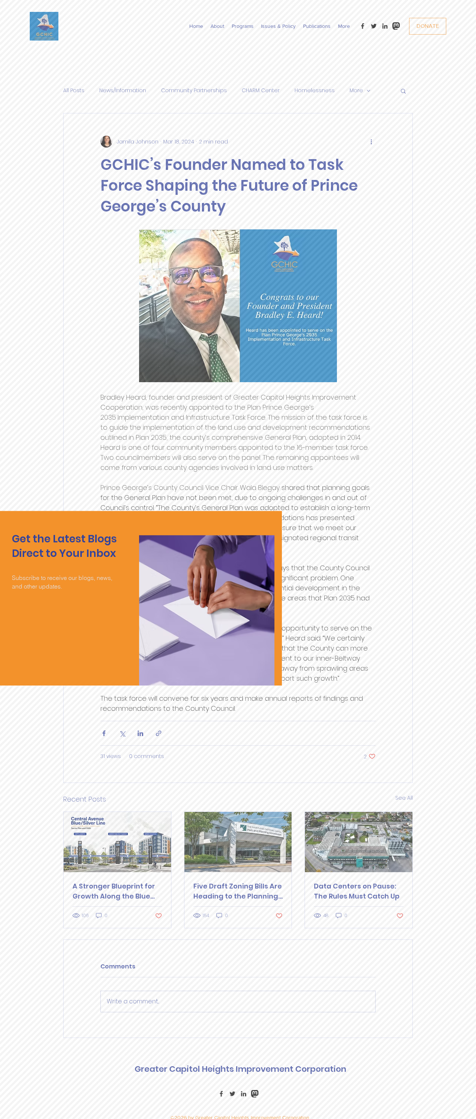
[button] (208, 672)
